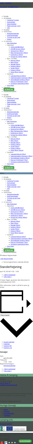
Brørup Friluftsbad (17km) (19, 82)
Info (8, 28)
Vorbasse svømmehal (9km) (20, 84)
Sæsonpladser (11, 24)
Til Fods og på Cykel (13, 37)
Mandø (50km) (15, 64)
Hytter (6, 409)
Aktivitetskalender (13, 34)
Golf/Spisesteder (12, 35)
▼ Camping (7, 18)
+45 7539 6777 (8, 3)
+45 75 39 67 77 (5, 383)
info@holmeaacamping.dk (8, 385)
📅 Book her (9, 89)
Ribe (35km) (14, 62)
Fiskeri (9, 39)
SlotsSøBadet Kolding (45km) (20, 80)
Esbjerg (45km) (15, 70)
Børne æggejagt (9, 275)
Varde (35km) (15, 68)
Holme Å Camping (6, 424)
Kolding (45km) (15, 66)
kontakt (2, 3)
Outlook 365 (8, 346)
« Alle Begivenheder (6, 259)
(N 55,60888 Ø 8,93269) (13, 7)
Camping (6, 411)
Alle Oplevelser (12, 43)
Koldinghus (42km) (17, 55)
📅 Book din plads (25, 441)
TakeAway (7, 87)
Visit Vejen (10, 85)
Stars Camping (3, 7)
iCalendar (7, 344)
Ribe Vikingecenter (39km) (19, 53)
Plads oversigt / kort (13, 26)
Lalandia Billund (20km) (18, 76)
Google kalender (9, 342)
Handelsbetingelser (10, 91)
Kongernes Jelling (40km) (19, 57)
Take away (8, 277)
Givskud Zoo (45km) (17, 51)
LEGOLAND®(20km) (17, 47)
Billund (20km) (15, 60)
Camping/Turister (13, 20)
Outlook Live (8, 348)
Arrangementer (9, 413)
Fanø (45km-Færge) (17, 72)
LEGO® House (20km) (18, 49)
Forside (6, 16)
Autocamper (11, 22)
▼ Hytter (7, 30)
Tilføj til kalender (5, 315)
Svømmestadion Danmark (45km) (21, 78)
